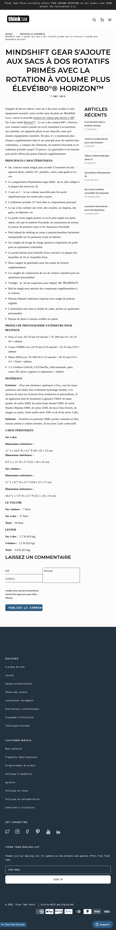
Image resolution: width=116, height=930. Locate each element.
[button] (13, 924)
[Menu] (110, 20)
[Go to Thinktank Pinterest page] (37, 831)
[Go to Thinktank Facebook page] (27, 831)
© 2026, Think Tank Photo (20, 904)
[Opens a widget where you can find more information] (102, 924)
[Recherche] (94, 20)
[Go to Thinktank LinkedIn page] (58, 832)
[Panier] (102, 20)
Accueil (9, 33)
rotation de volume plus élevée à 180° (54, 117)
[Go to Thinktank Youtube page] (48, 832)
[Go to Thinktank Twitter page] (7, 831)
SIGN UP (58, 879)
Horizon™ (29, 122)
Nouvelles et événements (32, 33)
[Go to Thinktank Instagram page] (17, 831)
